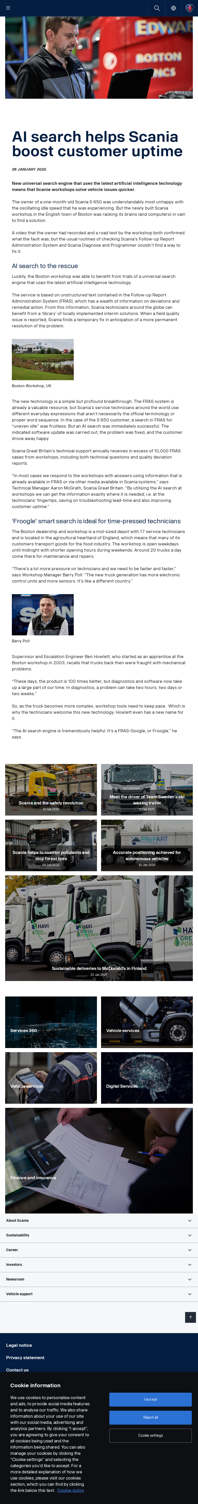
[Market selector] (173, 8)
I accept (150, 1399)
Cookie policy (70, 1490)
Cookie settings (150, 1435)
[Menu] (8, 8)
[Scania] (190, 8)
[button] (99, 1221)
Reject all (150, 1417)
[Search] (157, 8)
